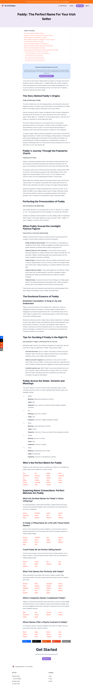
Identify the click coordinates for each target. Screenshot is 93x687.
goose (60, 480)
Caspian (48, 636)
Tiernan (25, 539)
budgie (48, 482)
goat (59, 477)
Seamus (60, 517)
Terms (50, 676)
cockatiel (37, 482)
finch (36, 484)
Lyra (59, 636)
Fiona (48, 590)
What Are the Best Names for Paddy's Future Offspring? (36, 51)
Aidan (48, 539)
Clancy (60, 583)
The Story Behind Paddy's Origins (34, 33)
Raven (48, 632)
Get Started (66, 1)
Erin (47, 561)
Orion (36, 636)
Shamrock (26, 515)
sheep (25, 480)
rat (24, 477)
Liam (24, 544)
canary (48, 484)
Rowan (60, 513)
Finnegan (49, 583)
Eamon (48, 542)
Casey (25, 617)
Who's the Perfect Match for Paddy (34, 48)
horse (36, 477)
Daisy (36, 617)
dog (24, 473)
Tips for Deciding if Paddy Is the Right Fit (36, 43)
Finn (47, 515)
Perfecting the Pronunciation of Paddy (35, 37)
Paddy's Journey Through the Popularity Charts (38, 35)
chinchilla (61, 475)
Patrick (25, 542)
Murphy (48, 517)
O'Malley (37, 537)
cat (36, 473)
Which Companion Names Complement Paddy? (35, 58)
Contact (50, 681)
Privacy (50, 678)
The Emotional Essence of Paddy (34, 41)
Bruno (24, 632)
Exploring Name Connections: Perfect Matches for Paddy (41, 50)
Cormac (60, 537)
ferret (60, 473)
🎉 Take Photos (62, 5)
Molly (24, 517)
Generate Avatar (16, 681)
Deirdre (48, 588)
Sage (59, 634)
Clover (25, 513)
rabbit (48, 473)
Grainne (25, 592)
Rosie (24, 586)
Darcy (36, 539)
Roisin (48, 592)
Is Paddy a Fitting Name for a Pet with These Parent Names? (37, 53)
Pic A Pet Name (28, 666)
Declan (60, 590)
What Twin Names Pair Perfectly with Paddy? (34, 57)
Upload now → (46, 658)
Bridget (48, 586)
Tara (36, 566)
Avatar (71, 5)
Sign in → (88, 5)
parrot (60, 482)
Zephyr (25, 634)
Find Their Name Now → (46, 76)
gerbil (48, 475)
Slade (36, 632)
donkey (48, 477)
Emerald (37, 513)
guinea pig (26, 475)
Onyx (59, 632)
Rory (36, 544)
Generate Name (16, 676)
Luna (36, 634)
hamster (37, 475)
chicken (37, 480)
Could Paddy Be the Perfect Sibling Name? (34, 55)
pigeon (25, 482)
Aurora (48, 634)
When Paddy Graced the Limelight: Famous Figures (39, 39)
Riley (59, 515)
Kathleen (25, 588)
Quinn (36, 515)
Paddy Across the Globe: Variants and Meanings (38, 46)
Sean (59, 539)
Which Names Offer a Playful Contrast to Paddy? (35, 60)
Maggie (37, 517)
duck (47, 480)
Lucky (60, 612)
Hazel (48, 513)
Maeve (48, 614)
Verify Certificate (17, 678)
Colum (37, 542)
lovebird (25, 484)
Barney (25, 561)
